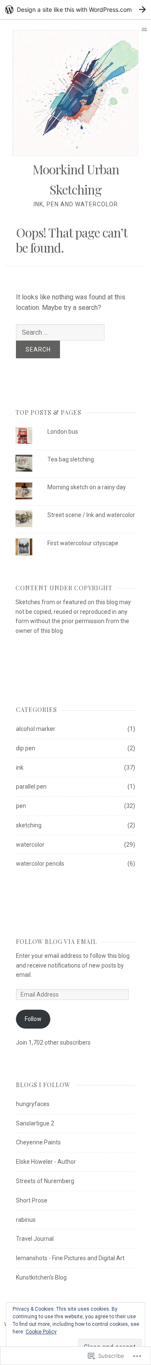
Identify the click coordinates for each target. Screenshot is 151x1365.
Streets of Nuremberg (45, 1181)
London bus (62, 431)
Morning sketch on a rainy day (86, 487)
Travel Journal (35, 1238)
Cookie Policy (41, 1332)
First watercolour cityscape (82, 543)
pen (21, 805)
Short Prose (31, 1200)
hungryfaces (32, 1104)
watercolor (30, 844)
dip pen (25, 748)
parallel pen (31, 786)
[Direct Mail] (144, 29)
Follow (33, 1019)
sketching (29, 825)
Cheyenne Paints (38, 1142)
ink (19, 767)
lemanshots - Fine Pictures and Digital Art (70, 1258)
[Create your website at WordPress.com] (75, 9)
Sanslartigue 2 (35, 1123)
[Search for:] (60, 332)
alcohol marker (35, 728)
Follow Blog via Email (56, 942)
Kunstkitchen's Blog (41, 1277)
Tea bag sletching (70, 459)
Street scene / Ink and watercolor (91, 515)
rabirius (26, 1219)
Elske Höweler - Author (46, 1161)
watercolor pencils (40, 863)
